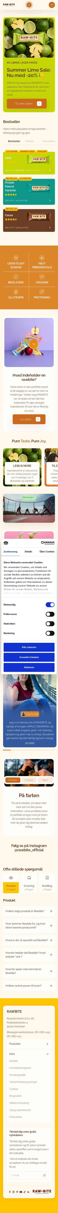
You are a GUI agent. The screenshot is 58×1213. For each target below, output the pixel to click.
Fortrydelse (15, 1117)
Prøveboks (49, 141)
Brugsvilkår (15, 1095)
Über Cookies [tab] (47, 551)
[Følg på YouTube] (21, 1192)
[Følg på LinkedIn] (28, 1192)
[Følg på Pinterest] (17, 1192)
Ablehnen (29, 667)
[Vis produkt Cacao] (49, 227)
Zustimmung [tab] (10, 551)
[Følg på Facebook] (10, 1192)
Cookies (13, 1089)
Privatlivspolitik (17, 1075)
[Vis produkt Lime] (49, 170)
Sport (45, 780)
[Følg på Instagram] (13, 1192)
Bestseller (14, 141)
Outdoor (29, 780)
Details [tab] (28, 551)
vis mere (29, 410)
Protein (29, 141)
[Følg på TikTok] (24, 1192)
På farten (12, 780)
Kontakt (13, 1060)
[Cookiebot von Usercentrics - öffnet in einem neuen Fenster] (41, 543)
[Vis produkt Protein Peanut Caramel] (49, 200)
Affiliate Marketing (19, 1103)
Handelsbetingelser (20, 1067)
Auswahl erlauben (29, 657)
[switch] (50, 614)
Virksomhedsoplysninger (23, 1081)
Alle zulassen (29, 647)
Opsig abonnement (20, 1110)
